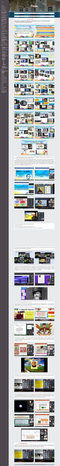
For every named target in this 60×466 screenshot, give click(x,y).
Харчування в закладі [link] (4, 81)
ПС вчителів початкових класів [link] (4, 52)
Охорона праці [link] (3, 28)
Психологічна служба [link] (4, 78)
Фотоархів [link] (2, 88)
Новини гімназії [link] (3, 9)
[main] (34, 6)
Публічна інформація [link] (4, 10)
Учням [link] (2, 84)
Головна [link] (2, 5)
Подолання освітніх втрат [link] (3, 24)
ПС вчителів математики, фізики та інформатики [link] (5, 48)
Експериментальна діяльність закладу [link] (3, 17)
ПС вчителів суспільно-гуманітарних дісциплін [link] (3, 58)
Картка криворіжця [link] (3, 87)
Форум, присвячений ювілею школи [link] (4, 92)
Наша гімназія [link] (3, 6)
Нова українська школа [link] (4, 43)
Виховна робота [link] (3, 35)
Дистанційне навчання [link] (4, 22)
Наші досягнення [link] (3, 42)
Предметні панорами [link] (4, 64)
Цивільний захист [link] (3, 27)
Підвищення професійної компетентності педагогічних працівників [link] (4, 71)
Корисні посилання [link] (3, 90)
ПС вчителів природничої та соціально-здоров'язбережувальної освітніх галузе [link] (5, 55)
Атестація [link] (2, 69)
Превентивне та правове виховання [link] (4, 33)
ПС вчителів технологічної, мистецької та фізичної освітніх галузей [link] (5, 67)
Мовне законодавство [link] (4, 15)
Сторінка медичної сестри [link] (3, 83)
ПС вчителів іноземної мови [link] (5, 50)
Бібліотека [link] (2, 74)
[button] (59, 1)
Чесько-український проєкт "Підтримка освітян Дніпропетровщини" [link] (4, 20)
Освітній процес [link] (3, 14)
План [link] (3, 62)
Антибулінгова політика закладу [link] (4, 31)
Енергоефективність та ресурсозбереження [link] (4, 37)
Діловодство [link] (2, 75)
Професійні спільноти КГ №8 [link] (4, 45)
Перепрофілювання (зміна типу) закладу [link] (4, 12)
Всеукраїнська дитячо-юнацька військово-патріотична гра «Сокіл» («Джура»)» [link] (4, 39)
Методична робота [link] (3, 25)
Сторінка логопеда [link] (3, 79)
